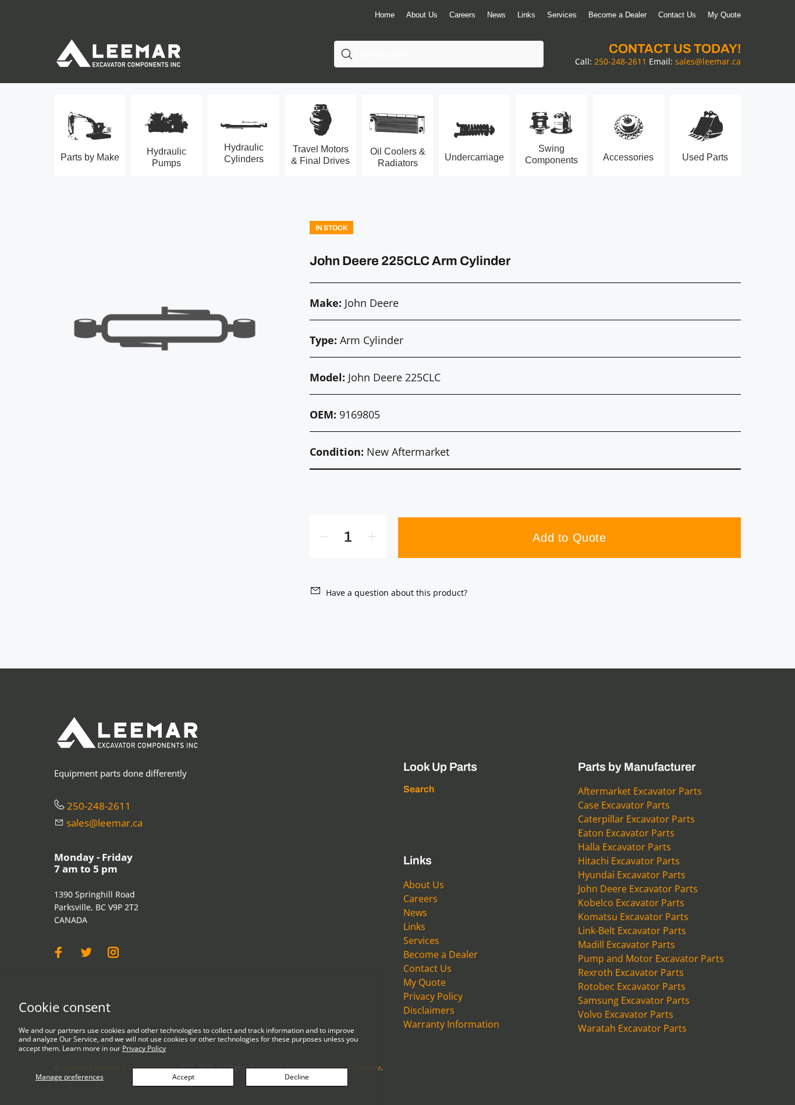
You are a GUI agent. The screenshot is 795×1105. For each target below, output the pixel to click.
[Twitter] (86, 952)
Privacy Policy (144, 1048)
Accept (183, 1077)
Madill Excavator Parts (626, 944)
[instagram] (113, 952)
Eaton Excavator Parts (626, 833)
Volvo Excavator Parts (625, 1014)
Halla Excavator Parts (624, 847)
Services (421, 940)
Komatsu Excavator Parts (633, 916)
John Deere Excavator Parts (638, 888)
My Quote (424, 982)
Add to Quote (569, 537)
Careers (420, 898)
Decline (297, 1077)
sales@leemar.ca (708, 61)
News (415, 912)
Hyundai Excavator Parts (632, 874)
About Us (423, 884)
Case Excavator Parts (624, 805)
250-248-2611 (620, 61)
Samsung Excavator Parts (634, 1000)
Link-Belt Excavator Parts (632, 930)
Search (418, 789)
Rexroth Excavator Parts (631, 972)
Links (414, 926)
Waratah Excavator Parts (632, 1028)
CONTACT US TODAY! (675, 49)
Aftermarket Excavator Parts (640, 791)
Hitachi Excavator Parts (629, 860)
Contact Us (427, 968)
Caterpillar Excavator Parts (636, 819)
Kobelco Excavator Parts (631, 902)
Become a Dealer (440, 954)
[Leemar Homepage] (118, 39)
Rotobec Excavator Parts (632, 986)
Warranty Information (451, 1024)
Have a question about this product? (396, 592)
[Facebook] (58, 952)
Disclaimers (429, 1010)
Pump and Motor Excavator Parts (651, 958)
